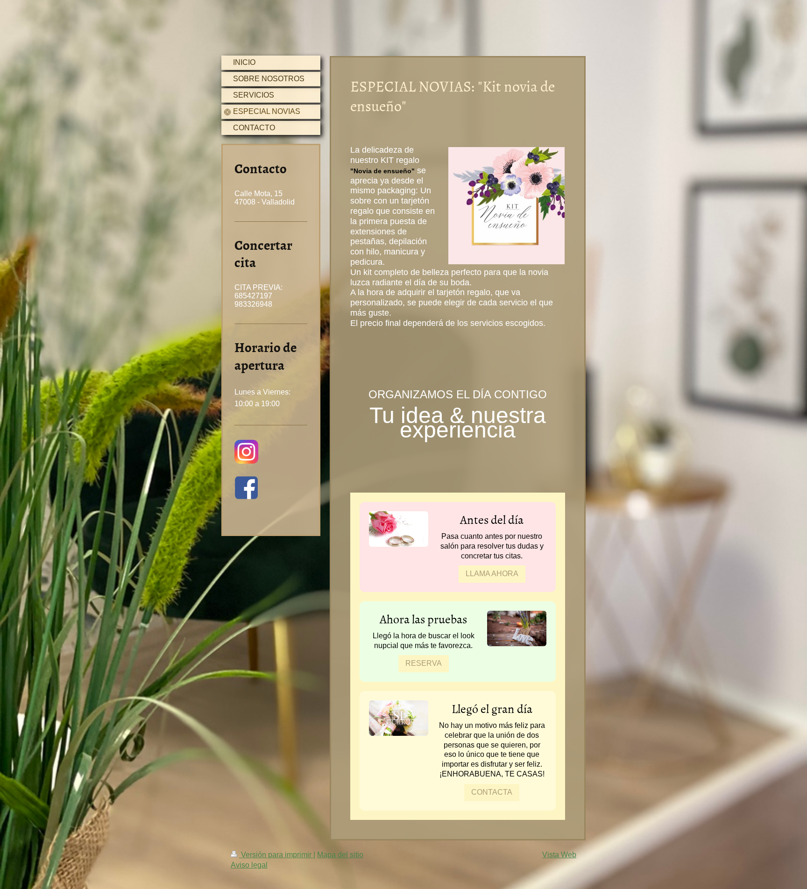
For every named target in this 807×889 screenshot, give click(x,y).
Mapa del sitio (340, 855)
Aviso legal (249, 865)
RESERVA (423, 663)
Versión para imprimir (276, 855)
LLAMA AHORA (492, 574)
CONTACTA (491, 792)
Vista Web (559, 855)
